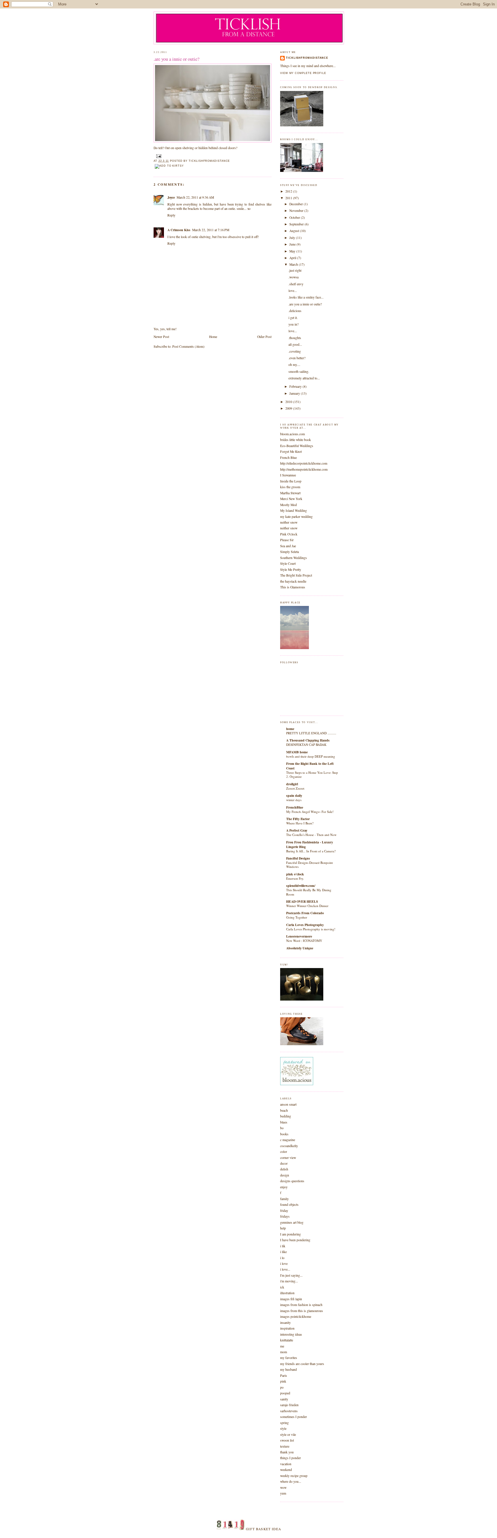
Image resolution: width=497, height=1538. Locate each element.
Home (213, 336)
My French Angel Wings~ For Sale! (310, 811)
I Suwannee (288, 475)
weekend (286, 1469)
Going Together (296, 917)
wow (283, 1487)
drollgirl (292, 784)
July (292, 237)
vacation (285, 1464)
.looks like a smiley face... (306, 297)
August (294, 231)
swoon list (287, 1440)
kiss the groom (290, 487)
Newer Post (161, 336)
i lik (282, 1246)
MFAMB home (297, 752)
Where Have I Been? (300, 823)
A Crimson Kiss (178, 229)
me (282, 1346)
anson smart (288, 1104)
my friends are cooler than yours (302, 1364)
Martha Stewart (290, 493)
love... (292, 290)
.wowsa (293, 277)
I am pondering (290, 1234)
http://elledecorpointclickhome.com (303, 463)
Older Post (264, 336)
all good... (295, 344)
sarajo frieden (289, 1405)
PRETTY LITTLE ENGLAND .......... (311, 733)
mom (283, 1352)
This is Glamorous (292, 587)
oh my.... (294, 364)
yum (283, 1493)
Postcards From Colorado (305, 912)
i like (283, 1252)
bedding (285, 1116)
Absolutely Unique (299, 948)
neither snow (288, 522)
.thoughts (294, 338)
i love (284, 1263)
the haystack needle (293, 581)
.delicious (294, 311)
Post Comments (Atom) (188, 346)
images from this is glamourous (301, 1311)
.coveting (294, 351)
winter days (293, 800)
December (296, 204)
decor (284, 1163)
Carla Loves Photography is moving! (310, 929)
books (284, 1134)
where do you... (290, 1481)
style (283, 1428)
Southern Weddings (293, 558)
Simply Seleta (289, 552)
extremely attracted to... (304, 378)
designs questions (292, 1181)
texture (284, 1446)
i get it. (293, 317)
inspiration (287, 1328)
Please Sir (287, 540)
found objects (289, 1204)
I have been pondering (295, 1240)
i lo (282, 1258)
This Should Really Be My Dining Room (308, 892)
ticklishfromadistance (307, 57)
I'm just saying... (291, 1275)
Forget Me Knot (291, 451)
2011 (289, 198)
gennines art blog (291, 1222)
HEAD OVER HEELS (302, 901)
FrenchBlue (294, 807)
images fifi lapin (291, 1299)
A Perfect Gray (296, 830)
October (295, 217)
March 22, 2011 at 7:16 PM (210, 230)
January (295, 393)
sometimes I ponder (293, 1417)
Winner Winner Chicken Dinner (307, 906)
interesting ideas (291, 1334)
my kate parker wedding (296, 516)
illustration (287, 1293)
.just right (294, 270)
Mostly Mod (288, 505)
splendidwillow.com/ (300, 885)
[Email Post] (158, 156)
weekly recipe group (293, 1476)
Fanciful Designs (298, 858)
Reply (171, 215)
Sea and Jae (288, 546)
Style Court (288, 563)
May (292, 251)
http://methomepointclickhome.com (304, 469)
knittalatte (286, 1340)
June (293, 244)
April (293, 258)
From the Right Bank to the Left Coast (310, 766)
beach (284, 1110)
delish (284, 1169)
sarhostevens (289, 1411)
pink (283, 1381)
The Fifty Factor (298, 818)
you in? (293, 324)
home (290, 728)
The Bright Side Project (296, 575)
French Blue (288, 457)
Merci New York (291, 499)
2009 (289, 408)
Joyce (171, 197)
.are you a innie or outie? (176, 59)
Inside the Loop (290, 481)
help (283, 1228)
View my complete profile (303, 73)
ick (282, 1287)
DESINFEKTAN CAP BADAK (306, 744)
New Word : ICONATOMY (304, 940)
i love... (285, 1269)
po (282, 1387)
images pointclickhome (295, 1316)
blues (283, 1122)
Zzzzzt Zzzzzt (295, 788)
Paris (283, 1375)
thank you (287, 1452)
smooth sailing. (298, 371)
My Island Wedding (293, 510)
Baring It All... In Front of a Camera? (311, 851)
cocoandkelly (289, 1146)
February (296, 386)
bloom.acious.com (292, 434)
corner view (288, 1157)
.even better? (296, 358)
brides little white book (295, 440)
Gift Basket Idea (263, 1529)
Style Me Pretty (290, 569)
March (294, 264)
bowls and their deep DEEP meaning (310, 756)
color (283, 1151)
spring (284, 1423)
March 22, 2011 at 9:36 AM (195, 197)
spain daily (294, 795)
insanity (285, 1322)
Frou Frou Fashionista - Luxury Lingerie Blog (309, 844)
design (284, 1175)
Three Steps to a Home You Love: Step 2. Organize (312, 774)
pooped (285, 1393)
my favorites (288, 1358)
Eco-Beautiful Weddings (296, 446)
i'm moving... (289, 1281)
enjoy (284, 1187)
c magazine (287, 1140)
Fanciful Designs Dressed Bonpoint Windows (309, 864)
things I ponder (290, 1458)
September (297, 224)
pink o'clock (295, 874)
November (296, 210)
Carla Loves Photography (305, 924)
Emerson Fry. (295, 878)
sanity (284, 1399)
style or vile (288, 1434)
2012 (289, 191)
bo (282, 1128)
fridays (285, 1216)
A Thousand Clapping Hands (308, 740)
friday (284, 1210)
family (284, 1199)
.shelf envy (295, 284)
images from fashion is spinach (301, 1305)
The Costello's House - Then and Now (311, 834)
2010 (289, 402)
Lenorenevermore (299, 936)
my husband (288, 1369)
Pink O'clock (288, 534)
